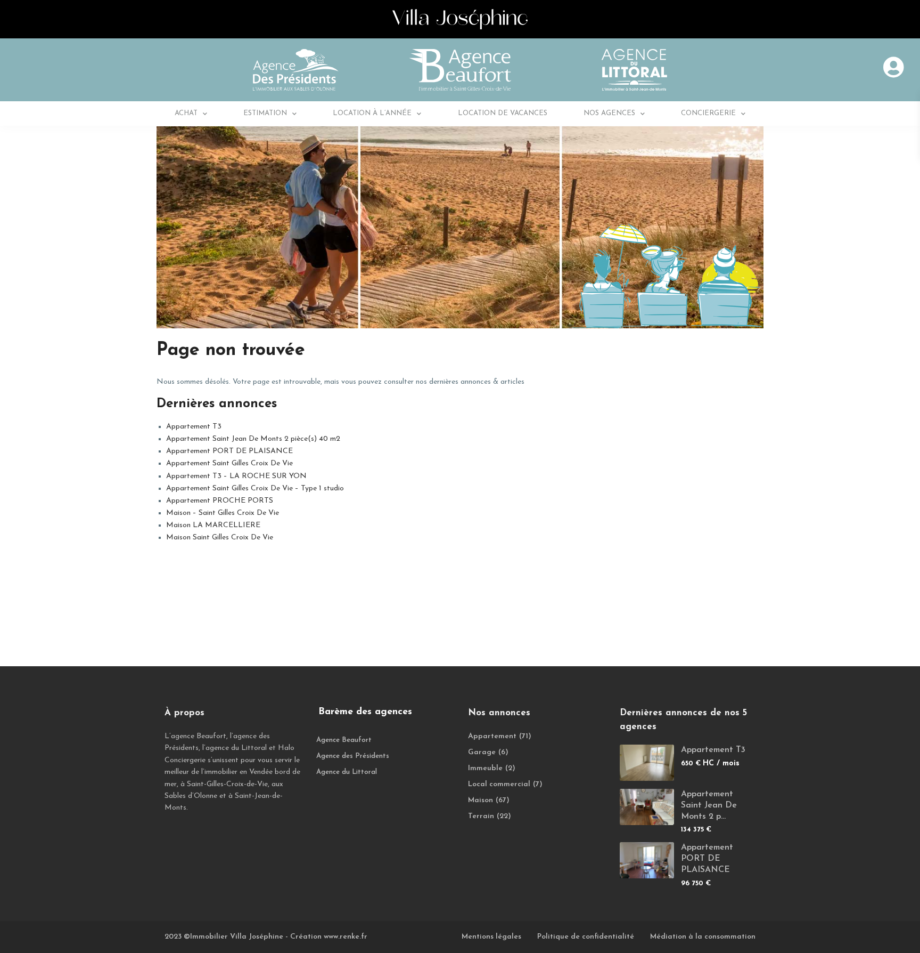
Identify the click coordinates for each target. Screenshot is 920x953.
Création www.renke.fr (328, 937)
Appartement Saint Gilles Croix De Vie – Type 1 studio (255, 488)
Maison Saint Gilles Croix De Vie (219, 538)
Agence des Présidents (352, 756)
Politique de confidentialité (585, 937)
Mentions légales (491, 937)
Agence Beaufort (344, 740)
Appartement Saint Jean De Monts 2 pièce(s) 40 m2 (253, 439)
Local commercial (499, 784)
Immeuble (485, 768)
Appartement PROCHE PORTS (219, 501)
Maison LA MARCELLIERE (213, 525)
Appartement (492, 736)
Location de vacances (502, 113)
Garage (482, 752)
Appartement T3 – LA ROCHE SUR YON (236, 476)
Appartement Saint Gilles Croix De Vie (229, 463)
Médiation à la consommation (702, 937)
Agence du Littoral (346, 772)
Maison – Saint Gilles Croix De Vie (222, 513)
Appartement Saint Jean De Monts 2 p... (709, 805)
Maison (480, 800)
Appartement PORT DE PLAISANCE (229, 451)
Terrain (481, 816)
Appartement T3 (193, 427)
